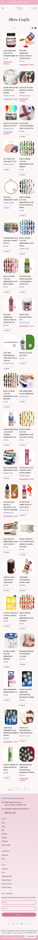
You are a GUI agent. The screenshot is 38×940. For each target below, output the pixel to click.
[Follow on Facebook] (9, 924)
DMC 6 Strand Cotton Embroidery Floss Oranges (26, 617)
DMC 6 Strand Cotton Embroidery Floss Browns (10, 395)
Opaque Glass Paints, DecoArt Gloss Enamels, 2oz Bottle (25, 280)
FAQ (3, 873)
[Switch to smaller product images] (35, 28)
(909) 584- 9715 (9, 813)
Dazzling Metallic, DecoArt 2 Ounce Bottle (11, 240)
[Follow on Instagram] (13, 924)
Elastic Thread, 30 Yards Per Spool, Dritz (11, 767)
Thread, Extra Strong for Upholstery (9, 579)
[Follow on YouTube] (21, 924)
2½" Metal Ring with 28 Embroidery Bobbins (9, 655)
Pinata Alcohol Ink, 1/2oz (25, 354)
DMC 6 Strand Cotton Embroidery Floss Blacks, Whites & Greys (26, 202)
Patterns (5, 841)
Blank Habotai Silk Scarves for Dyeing (11, 90)
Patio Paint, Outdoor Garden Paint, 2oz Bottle (26, 126)
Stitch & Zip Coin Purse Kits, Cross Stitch (26, 90)
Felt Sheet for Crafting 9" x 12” (10, 160)
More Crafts (6, 845)
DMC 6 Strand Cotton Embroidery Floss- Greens (26, 163)
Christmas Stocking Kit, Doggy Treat (24, 579)
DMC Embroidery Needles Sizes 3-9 (10, 690)
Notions (4, 834)
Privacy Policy (6, 887)
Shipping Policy (7, 876)
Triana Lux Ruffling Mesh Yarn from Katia (26, 730)
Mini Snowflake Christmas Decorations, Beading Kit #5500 (26, 769)
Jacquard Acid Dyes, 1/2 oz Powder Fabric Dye (11, 53)
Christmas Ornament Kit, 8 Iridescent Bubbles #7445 (11, 732)
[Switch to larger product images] (32, 28)
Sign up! (19, 915)
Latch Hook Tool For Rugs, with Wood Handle (26, 470)
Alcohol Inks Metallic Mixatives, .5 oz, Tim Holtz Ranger (10, 506)
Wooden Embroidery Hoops (11, 198)
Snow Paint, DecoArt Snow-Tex (25, 317)
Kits (3, 830)
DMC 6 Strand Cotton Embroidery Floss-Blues (26, 242)
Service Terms (7, 884)
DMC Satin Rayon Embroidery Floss (10, 469)
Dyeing (4, 838)
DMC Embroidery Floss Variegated (26, 392)
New (3, 823)
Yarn (3, 826)
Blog (3, 859)
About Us (5, 855)
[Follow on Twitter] (17, 924)
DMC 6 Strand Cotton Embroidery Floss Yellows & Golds (26, 433)
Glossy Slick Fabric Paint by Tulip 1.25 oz (25, 504)
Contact (5, 869)
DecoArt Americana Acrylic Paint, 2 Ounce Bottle (25, 54)
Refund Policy (6, 880)
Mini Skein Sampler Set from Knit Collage (26, 654)
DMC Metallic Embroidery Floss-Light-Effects (11, 541)
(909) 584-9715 (31, 933)
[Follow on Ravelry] (29, 923)
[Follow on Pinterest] (26, 924)
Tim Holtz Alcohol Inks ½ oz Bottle (11, 124)
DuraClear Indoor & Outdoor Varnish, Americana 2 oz (11, 433)
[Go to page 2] (28, 788)
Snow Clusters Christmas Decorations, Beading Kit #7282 (26, 693)
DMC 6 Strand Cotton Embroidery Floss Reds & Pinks (10, 280)
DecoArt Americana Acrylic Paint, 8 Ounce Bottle (10, 318)
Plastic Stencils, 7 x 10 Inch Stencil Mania (11, 615)
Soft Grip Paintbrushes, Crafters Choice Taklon (10, 357)
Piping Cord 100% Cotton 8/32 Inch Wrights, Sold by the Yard (26, 543)
